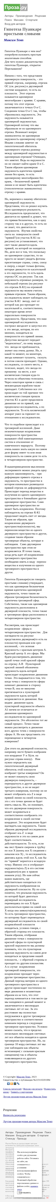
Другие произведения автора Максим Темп (25, 1096)
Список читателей (12, 1089)
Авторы (9, 16)
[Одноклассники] (11, 1084)
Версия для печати (32, 1089)
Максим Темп (13, 40)
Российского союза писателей (33, 1198)
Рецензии (40, 16)
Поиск (8, 20)
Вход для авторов (15, 24)
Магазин (18, 20)
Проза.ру (22, 1138)
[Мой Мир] (15, 1084)
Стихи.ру (10, 1138)
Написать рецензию (14, 1115)
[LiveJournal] (18, 1084)
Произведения (24, 16)
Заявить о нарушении (22, 1092)
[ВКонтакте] (8, 1084)
